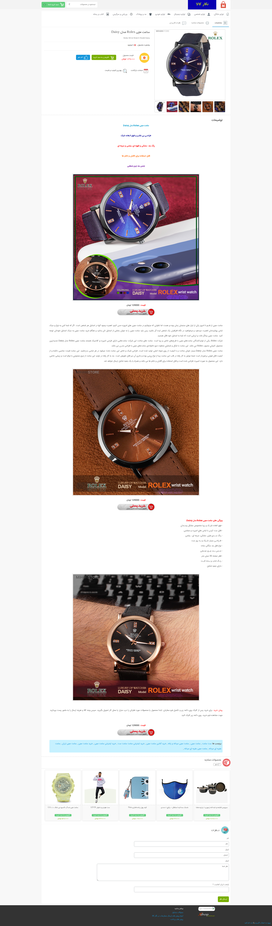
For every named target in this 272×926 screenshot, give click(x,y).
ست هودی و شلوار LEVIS (100, 808)
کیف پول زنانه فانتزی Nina (137, 808)
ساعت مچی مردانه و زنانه (178, 743)
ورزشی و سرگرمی (120, 14)
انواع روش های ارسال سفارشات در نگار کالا (167, 916)
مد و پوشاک (141, 14)
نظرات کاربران (175, 23)
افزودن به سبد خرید (101, 57)
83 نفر (80, 57)
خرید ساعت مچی (85, 743)
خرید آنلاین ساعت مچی (156, 743)
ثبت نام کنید (249, 923)
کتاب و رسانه (98, 14)
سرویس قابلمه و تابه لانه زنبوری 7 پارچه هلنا (212, 808)
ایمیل (227, 849)
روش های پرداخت (176, 919)
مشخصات (218, 23)
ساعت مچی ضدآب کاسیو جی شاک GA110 (63, 808)
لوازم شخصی (199, 14)
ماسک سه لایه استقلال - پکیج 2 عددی (174, 808)
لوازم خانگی (219, 14)
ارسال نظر (223, 899)
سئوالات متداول (177, 912)
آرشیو (217, 764)
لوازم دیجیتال (179, 14)
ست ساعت (206, 743)
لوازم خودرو (160, 14)
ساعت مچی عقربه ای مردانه (195, 748)
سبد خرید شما (53, 5)
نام (228, 838)
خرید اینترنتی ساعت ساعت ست (131, 743)
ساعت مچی (195, 743)
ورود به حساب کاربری (262, 923)
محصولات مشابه (198, 23)
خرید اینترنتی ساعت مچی (105, 743)
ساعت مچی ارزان (69, 743)
